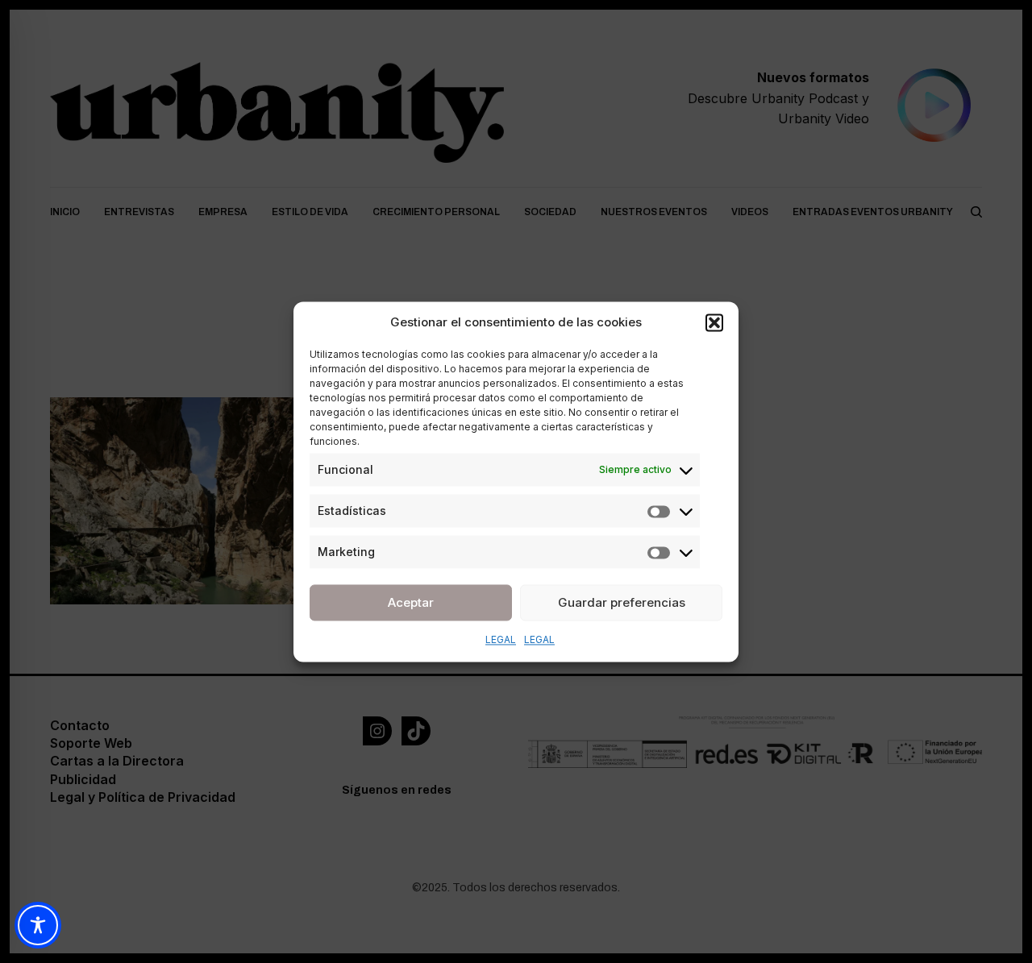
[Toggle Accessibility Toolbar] (38, 925)
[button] (714, 322)
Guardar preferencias (621, 602)
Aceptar (411, 602)
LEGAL (500, 639)
